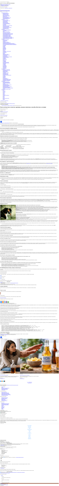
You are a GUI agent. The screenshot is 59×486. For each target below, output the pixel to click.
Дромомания (4, 63)
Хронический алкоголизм (6, 28)
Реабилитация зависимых (5, 388)
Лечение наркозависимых (5, 389)
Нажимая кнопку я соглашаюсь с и (13, 472)
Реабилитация (3, 81)
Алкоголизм (3, 19)
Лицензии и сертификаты (6, 95)
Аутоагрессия (4, 65)
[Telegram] (4, 302)
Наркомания (3, 29)
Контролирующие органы (6, 98)
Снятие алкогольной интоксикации (7, 27)
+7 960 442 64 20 (6, 100)
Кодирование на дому (5, 73)
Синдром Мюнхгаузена (5, 57)
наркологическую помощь (49, 163)
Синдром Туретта (5, 55)
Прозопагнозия (5, 67)
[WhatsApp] (8, 302)
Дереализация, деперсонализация (7, 51)
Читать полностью (2, 378)
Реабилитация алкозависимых (6, 82)
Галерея (4, 93)
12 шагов (4, 83)
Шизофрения (4, 48)
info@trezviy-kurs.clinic (10, 103)
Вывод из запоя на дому (6, 15)
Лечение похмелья (5, 21)
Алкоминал (4, 76)
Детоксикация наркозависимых (6, 32)
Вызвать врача (8, 281)
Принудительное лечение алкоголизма (7, 25)
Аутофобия (4, 64)
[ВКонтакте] (1, 302)
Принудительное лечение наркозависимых (8, 33)
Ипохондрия (4, 49)
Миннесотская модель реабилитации (7, 86)
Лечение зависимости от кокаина (7, 35)
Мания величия (5, 66)
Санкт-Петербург (29, 425)
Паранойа (4, 53)
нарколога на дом (28, 163)
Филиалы (4, 94)
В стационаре (4, 24)
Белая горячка (4, 60)
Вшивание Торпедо (5, 71)
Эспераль (4, 75)
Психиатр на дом (5, 40)
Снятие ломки (4, 30)
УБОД (3, 31)
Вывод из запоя (3, 399)
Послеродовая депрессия (6, 62)
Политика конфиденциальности (5, 403)
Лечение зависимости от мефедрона (7, 36)
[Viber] (6, 302)
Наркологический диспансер (6, 18)
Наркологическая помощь (6, 13)
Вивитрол (4, 77)
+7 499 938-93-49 (2, 100)
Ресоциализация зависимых (6, 85)
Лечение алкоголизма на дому (6, 20)
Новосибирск (29, 426)
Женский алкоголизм (5, 22)
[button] (1, 337)
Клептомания (4, 58)
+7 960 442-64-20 (6, 334)
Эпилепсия (4, 47)
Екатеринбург (29, 427)
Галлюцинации (5, 52)
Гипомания (4, 50)
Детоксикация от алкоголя (6, 26)
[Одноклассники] (3, 302)
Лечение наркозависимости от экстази (7, 38)
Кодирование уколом (5, 74)
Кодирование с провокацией (6, 80)
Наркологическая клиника (5, 397)
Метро (2, 408)
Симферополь (29, 438)
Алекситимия (4, 68)
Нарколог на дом (5, 16)
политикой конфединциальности (13, 472)
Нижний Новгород (29, 429)
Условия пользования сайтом (5, 404)
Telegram (1, 282)
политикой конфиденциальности (20, 457)
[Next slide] (1, 122)
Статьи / (13, 105)
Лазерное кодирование (5, 78)
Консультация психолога (6, 39)
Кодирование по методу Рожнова (7, 79)
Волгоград (29, 437)
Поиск (4, 97)
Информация (3, 89)
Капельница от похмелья (6, 14)
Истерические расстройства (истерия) (7, 56)
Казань (29, 428)
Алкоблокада (4, 72)
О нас (3, 90)
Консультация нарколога (4, 400)
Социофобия (4, 61)
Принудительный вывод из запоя (7, 17)
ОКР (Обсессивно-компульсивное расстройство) (8, 43)
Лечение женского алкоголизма (5, 393)
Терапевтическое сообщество (6, 87)
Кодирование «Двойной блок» (6, 70)
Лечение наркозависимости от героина (7, 37)
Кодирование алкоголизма (5, 395)
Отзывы (4, 91)
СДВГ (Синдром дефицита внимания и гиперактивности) (10, 44)
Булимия (4, 46)
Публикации (3, 406)
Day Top (4, 88)
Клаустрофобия (5, 59)
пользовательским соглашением (21, 472)
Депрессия (4, 41)
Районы (4, 99)
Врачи (3, 96)
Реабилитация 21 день (5, 84)
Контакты (3, 407)
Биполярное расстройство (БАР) (7, 42)
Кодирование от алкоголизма (6, 69)
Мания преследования (5, 54)
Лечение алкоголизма (4, 392)
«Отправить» (2, 457)
